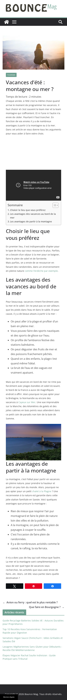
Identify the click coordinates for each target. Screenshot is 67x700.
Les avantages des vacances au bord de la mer (33, 215)
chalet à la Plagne (41, 491)
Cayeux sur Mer (26, 402)
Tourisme (11, 75)
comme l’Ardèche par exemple (41, 270)
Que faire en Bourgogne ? (46, 607)
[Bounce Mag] (6, 22)
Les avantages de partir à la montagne (31, 221)
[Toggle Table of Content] (54, 205)
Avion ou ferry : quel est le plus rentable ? (30, 602)
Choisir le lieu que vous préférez (28, 210)
